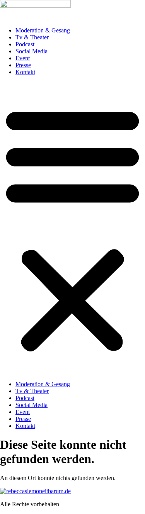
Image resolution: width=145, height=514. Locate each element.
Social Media (31, 51)
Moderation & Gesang (42, 30)
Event (22, 58)
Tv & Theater (32, 37)
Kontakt (25, 72)
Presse (23, 65)
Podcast (24, 44)
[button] (72, 228)
